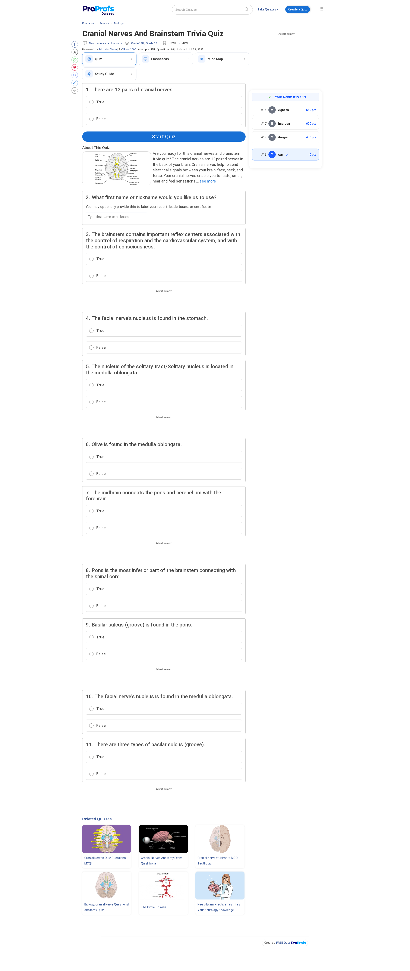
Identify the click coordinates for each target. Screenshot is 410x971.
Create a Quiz (297, 9)
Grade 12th (152, 43)
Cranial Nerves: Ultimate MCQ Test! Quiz (218, 860)
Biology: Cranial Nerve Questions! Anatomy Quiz (106, 907)
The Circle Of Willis (153, 907)
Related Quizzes (97, 819)
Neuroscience (97, 43)
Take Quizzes (267, 9)
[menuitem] (268, 10)
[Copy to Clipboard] (76, 83)
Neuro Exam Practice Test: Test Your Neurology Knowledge (220, 907)
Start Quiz (164, 137)
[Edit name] (287, 154)
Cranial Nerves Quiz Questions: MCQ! (105, 860)
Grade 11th (138, 43)
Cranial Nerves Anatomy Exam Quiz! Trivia (161, 860)
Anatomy (116, 43)
